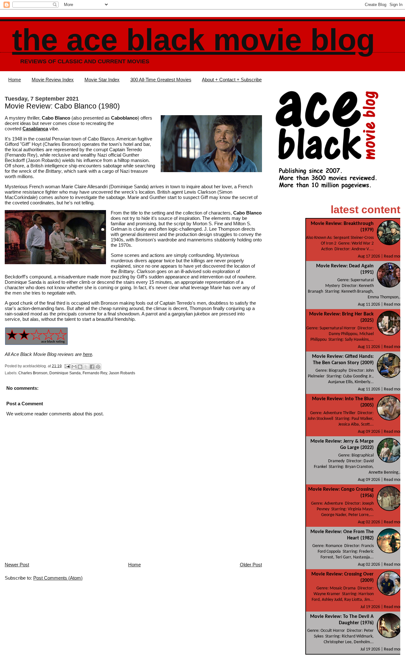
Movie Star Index (102, 79)
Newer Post (17, 564)
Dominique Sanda (65, 373)
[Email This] (74, 367)
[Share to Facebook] (92, 367)
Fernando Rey (95, 373)
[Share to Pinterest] (98, 367)
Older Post (251, 564)
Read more (393, 256)
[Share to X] (86, 367)
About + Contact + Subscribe (232, 79)
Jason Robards (122, 373)
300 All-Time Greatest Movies (160, 79)
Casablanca (35, 128)
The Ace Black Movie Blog (193, 39)
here (87, 354)
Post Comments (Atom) (58, 578)
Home (14, 79)
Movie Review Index (53, 79)
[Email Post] (67, 366)
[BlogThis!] (80, 367)
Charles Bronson (32, 373)
